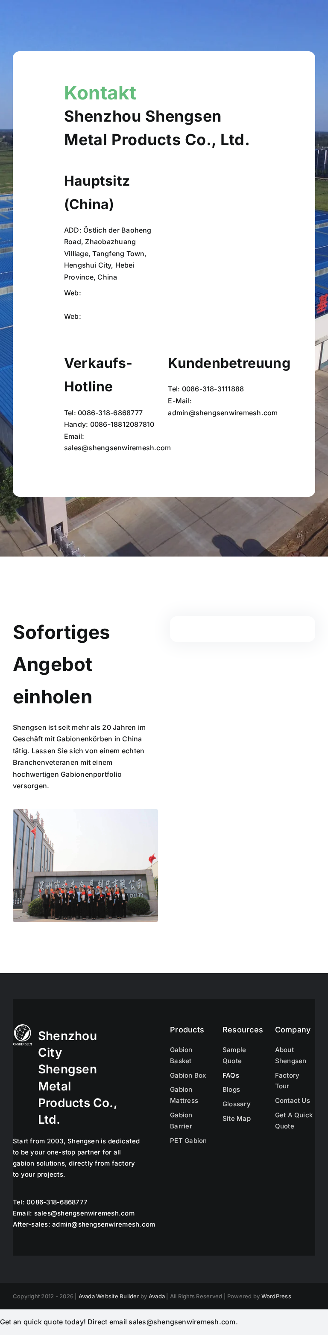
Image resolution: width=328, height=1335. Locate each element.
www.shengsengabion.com (110, 304)
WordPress (276, 1296)
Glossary (237, 1104)
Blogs (231, 1089)
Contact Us (292, 1100)
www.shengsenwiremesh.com (114, 328)
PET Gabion (188, 1141)
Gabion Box (188, 1075)
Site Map (237, 1118)
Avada (157, 1296)
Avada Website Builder (109, 1296)
